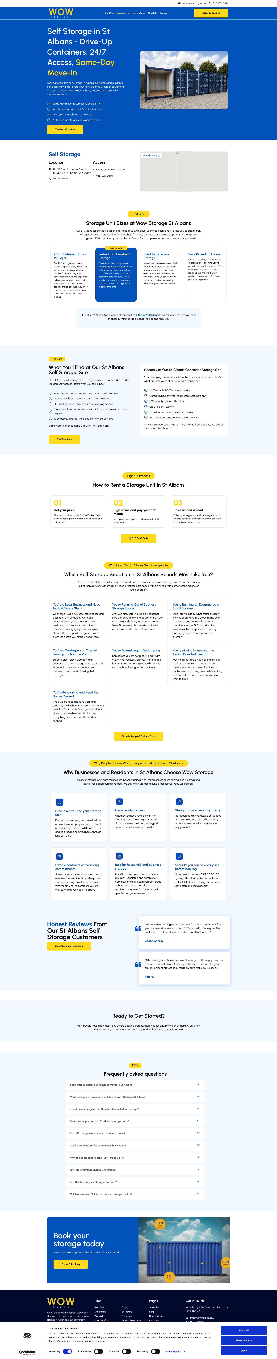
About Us (152, 13)
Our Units (109, 13)
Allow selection (243, 1340)
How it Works (138, 13)
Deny (244, 1350)
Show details (173, 1351)
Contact (163, 13)
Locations (121, 13)
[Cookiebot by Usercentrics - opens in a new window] (27, 1352)
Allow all (244, 1330)
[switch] (98, 1351)
